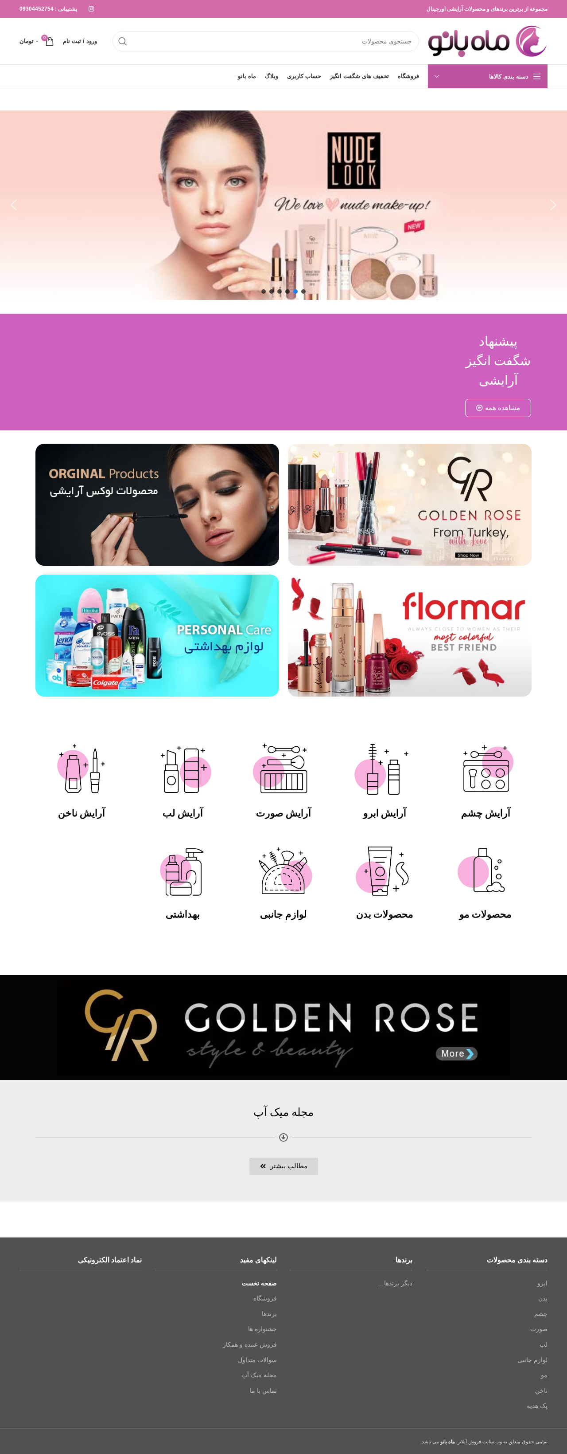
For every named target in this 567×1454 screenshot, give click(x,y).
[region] (283, 205)
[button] (14, 205)
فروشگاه (265, 1298)
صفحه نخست (259, 1283)
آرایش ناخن (81, 813)
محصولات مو (485, 914)
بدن (543, 1298)
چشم (541, 1313)
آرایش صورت (283, 813)
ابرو (542, 1283)
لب (544, 1344)
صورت (539, 1328)
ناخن (541, 1390)
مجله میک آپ (259, 1375)
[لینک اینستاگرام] (91, 9)
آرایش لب (183, 813)
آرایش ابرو (384, 813)
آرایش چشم (485, 813)
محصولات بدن (384, 914)
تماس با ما (263, 1390)
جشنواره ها (262, 1328)
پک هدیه (537, 1405)
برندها (269, 1313)
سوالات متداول (257, 1359)
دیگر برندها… (395, 1283)
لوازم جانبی (283, 914)
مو (544, 1375)
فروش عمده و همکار (250, 1344)
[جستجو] (123, 41)
